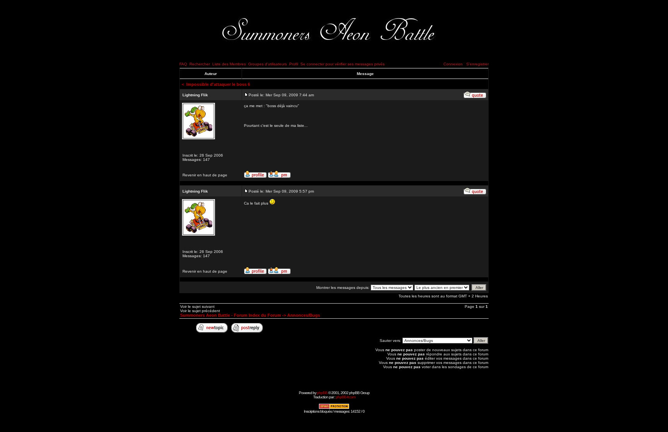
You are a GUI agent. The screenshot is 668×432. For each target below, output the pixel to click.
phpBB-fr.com (345, 397)
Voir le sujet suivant (197, 306)
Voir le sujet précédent (200, 311)
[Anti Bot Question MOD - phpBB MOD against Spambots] (334, 408)
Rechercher (199, 64)
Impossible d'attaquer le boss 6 (218, 84)
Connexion (453, 64)
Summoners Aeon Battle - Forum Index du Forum (230, 315)
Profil (293, 64)
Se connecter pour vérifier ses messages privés (342, 64)
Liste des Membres (229, 64)
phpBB (322, 393)
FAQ (183, 64)
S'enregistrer (477, 64)
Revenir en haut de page (204, 175)
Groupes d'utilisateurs (267, 64)
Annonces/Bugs (303, 315)
